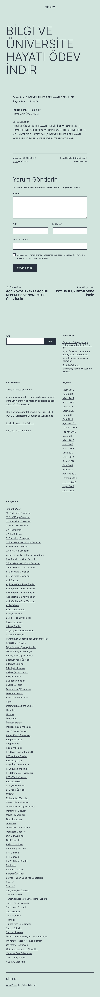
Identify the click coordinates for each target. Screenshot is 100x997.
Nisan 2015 (68, 390)
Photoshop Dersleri (16, 848)
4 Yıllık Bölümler (14, 534)
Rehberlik (11, 865)
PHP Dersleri (12, 852)
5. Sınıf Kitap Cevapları (18, 538)
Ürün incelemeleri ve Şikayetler (22, 949)
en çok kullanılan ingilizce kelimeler (75, 359)
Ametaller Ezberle (23, 389)
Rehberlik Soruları (15, 869)
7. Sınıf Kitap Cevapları (17, 550)
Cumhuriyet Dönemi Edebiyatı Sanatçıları (27, 638)
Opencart (11, 823)
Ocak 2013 (67, 452)
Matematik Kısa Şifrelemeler (20, 806)
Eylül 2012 (67, 469)
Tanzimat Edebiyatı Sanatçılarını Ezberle (26, 899)
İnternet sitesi (20, 239)
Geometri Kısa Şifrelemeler (19, 706)
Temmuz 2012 (69, 478)
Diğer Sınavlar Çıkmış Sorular (21, 647)
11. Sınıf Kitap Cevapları (18, 517)
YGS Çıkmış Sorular (16, 957)
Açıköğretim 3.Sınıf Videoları (20, 597)
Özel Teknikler (13, 840)
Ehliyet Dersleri (13, 676)
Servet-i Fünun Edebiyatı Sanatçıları (24, 878)
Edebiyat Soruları (15, 664)
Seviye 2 (10, 886)
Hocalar (10, 714)
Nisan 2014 (68, 398)
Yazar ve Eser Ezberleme (19, 953)
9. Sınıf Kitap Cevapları (18, 576)
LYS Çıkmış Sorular (15, 785)
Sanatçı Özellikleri (15, 873)
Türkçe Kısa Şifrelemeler (18, 924)
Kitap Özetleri (13, 743)
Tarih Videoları (13, 915)
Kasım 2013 (68, 411)
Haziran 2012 (69, 482)
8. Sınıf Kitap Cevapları (18, 571)
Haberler (10, 710)
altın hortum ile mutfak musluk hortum (26, 412)
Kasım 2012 (68, 461)
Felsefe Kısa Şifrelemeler (18, 689)
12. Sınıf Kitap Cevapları (18, 521)
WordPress (11, 985)
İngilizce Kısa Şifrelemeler (19, 727)
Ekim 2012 (67, 465)
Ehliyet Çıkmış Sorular (17, 672)
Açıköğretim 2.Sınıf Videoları (20, 592)
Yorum (17, 193)
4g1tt (15, 161)
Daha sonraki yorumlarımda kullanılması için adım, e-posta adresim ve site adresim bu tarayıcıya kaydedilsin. (51, 256)
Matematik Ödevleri (16, 810)
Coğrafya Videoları (15, 634)
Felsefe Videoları (14, 693)
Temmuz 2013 (69, 427)
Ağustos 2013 (69, 423)
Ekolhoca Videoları (15, 680)
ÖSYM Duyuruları (15, 836)
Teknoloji (10, 919)
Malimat (10, 794)
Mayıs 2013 (68, 436)
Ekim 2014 (67, 394)
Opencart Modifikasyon (18, 827)
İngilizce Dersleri (14, 722)
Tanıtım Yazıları (14, 894)
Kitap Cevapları (14, 739)
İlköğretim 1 (12, 718)
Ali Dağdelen (12, 605)
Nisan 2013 (68, 440)
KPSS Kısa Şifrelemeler (17, 768)
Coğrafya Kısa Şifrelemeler (20, 630)
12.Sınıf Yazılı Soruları (17, 525)
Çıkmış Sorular (13, 626)
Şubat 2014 (68, 402)
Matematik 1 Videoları (17, 798)
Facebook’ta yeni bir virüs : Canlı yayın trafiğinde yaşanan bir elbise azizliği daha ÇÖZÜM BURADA (31, 401)
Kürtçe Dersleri (13, 781)
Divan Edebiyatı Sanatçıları (19, 651)
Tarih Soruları (13, 911)
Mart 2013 (67, 444)
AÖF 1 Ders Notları (15, 609)
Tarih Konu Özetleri (16, 907)
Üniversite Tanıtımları (17, 945)
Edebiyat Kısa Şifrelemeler (19, 655)
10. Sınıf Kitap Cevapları (18, 513)
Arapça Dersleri (14, 613)
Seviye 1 (10, 882)
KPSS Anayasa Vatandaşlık (19, 752)
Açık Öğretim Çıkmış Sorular (20, 584)
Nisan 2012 (68, 490)
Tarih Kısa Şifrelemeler (17, 903)
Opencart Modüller (15, 831)
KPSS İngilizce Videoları (18, 764)
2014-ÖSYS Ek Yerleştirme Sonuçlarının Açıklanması (76, 353)
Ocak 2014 (68, 406)
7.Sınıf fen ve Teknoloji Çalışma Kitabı (25, 555)
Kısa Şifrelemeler (14, 748)
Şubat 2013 (68, 448)
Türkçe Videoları (14, 932)
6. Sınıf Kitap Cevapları (17, 546)
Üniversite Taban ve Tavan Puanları (24, 940)
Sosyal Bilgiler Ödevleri (70, 158)
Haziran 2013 (69, 432)
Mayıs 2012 (68, 486)
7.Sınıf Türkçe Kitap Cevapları (21, 567)
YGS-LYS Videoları (15, 961)
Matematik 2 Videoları (17, 802)
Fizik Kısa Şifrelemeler (17, 697)
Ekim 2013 (67, 415)
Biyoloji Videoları (14, 622)
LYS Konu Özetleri (15, 789)
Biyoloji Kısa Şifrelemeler (18, 618)
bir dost (10, 423)
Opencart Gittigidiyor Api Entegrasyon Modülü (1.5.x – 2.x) (77, 345)
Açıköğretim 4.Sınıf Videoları (20, 601)
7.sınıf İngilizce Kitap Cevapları (21, 559)
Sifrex (50, 7)
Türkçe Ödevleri (14, 928)
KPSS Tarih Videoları (16, 777)
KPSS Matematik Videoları (19, 773)
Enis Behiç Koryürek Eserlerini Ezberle (77, 370)
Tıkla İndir (34, 109)
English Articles (14, 685)
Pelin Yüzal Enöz (14, 844)
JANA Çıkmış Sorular (16, 731)
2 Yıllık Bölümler (14, 529)
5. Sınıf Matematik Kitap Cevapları (23, 542)
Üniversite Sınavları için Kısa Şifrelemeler (27, 936)
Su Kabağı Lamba (71, 365)
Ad (15, 224)
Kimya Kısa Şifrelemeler (18, 735)
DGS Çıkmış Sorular (16, 643)
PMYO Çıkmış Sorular (17, 861)
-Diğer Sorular (13, 509)
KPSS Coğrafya (14, 760)
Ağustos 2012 (69, 473)
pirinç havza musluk (16, 397)
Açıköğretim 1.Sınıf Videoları (20, 588)
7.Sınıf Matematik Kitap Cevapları (23, 563)
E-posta (57, 224)
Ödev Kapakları (14, 819)
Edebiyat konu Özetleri (18, 659)
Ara (8, 336)
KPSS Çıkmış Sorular (16, 756)
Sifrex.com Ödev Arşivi (26, 113)
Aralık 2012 (68, 457)
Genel (9, 701)
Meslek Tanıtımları (15, 815)
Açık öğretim (12, 580)
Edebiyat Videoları (15, 668)
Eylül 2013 (67, 419)
